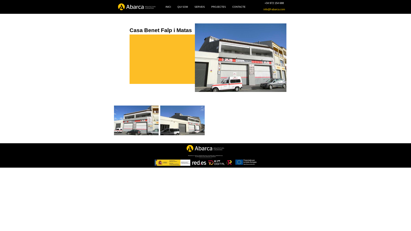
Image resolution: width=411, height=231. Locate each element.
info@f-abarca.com (274, 9)
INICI (168, 6)
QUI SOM (182, 6)
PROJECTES (218, 6)
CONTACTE (238, 6)
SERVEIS (199, 6)
